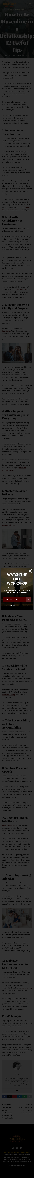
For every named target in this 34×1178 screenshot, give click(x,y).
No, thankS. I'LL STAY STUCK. (17, 605)
